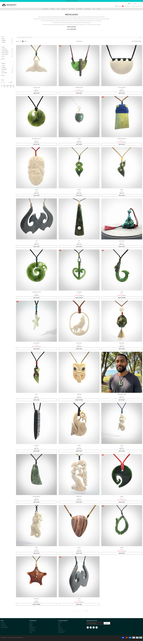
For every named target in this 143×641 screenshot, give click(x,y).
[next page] (88, 611)
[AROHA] (79, 525)
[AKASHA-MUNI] (121, 218)
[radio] (20, 41)
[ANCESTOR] (79, 372)
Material (3, 63)
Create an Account (139, 6)
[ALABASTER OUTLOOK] (36, 270)
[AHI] (36, 218)
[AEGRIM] (36, 167)
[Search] (137, 3)
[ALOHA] (121, 270)
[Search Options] (141, 37)
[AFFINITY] (121, 167)
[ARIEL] (36, 525)
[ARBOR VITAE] (79, 474)
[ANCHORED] (36, 423)
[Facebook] (88, 627)
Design (3, 47)
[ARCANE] (121, 474)
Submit (106, 623)
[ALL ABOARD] (79, 270)
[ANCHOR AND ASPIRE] (121, 372)
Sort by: (136, 41)
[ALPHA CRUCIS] (36, 321)
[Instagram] (91, 627)
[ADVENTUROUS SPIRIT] (121, 116)
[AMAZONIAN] (121, 321)
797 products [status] (79, 41)
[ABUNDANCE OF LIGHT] (36, 116)
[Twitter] (97, 627)
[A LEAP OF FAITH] (36, 65)
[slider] (1, 85)
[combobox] (136, 3)
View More (3, 58)
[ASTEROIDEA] (36, 576)
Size (3, 36)
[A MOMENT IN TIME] (79, 65)
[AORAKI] (79, 423)
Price (3, 80)
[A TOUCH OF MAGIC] (121, 65)
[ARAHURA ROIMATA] (36, 474)
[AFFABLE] (79, 167)
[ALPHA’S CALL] (79, 321)
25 (85, 610)
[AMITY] (36, 372)
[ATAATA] (79, 576)
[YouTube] (94, 627)
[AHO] (79, 218)
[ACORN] (79, 116)
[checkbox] (7, 38)
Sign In (133, 6)
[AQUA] (121, 423)
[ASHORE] (121, 525)
